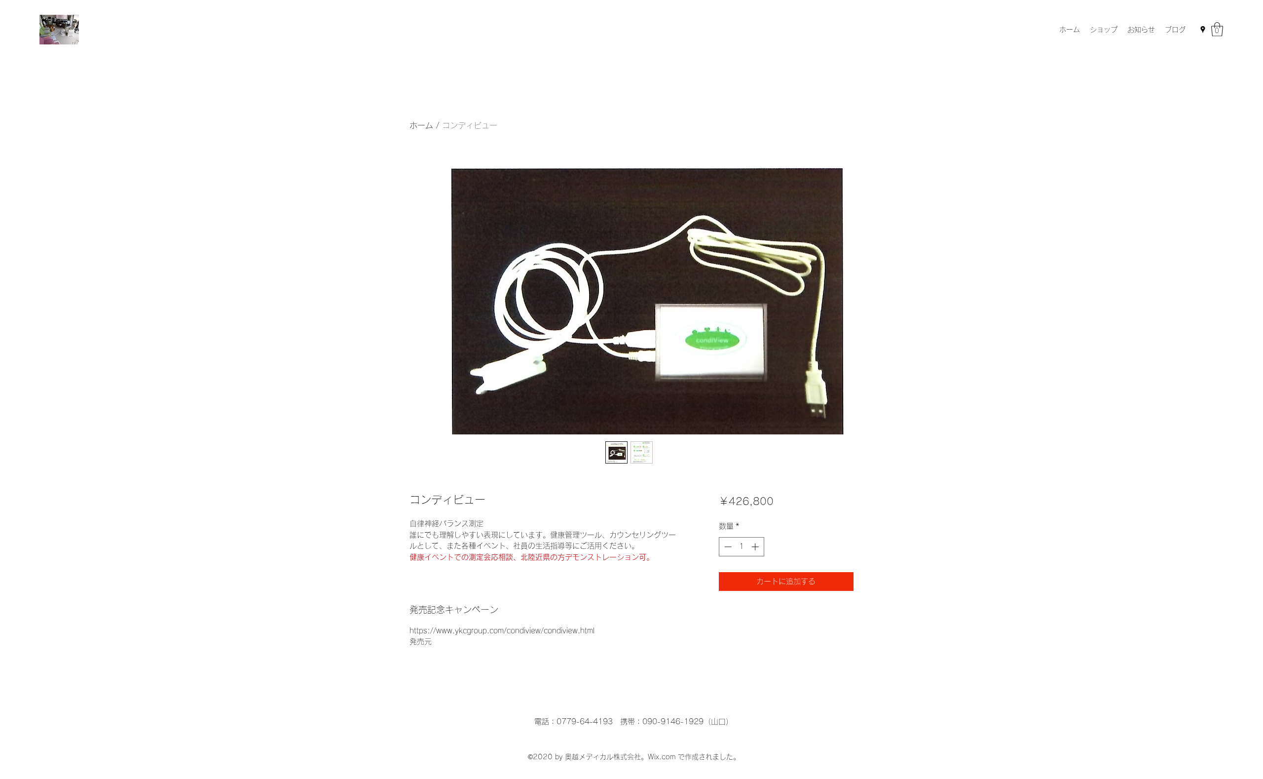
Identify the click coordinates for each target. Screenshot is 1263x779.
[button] (1217, 29)
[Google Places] (1203, 30)
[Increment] (756, 547)
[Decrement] (727, 547)
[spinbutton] (741, 547)
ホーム (421, 125)
